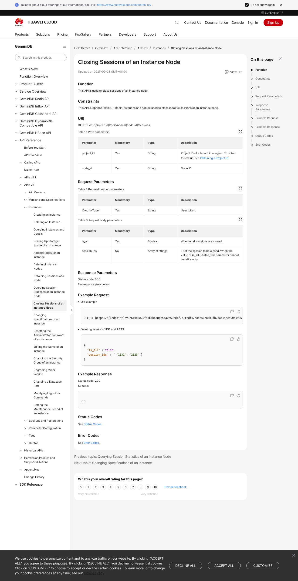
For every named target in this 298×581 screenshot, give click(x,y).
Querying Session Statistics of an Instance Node (49, 292)
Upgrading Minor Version (44, 372)
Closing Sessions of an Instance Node (49, 305)
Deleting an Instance (47, 222)
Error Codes (263, 144)
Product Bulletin (32, 84)
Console (238, 22)
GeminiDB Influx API (35, 106)
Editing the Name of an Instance (48, 349)
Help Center (82, 48)
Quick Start (31, 170)
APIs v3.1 (30, 177)
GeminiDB (101, 48)
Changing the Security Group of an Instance (48, 360)
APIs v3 (29, 185)
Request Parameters (268, 96)
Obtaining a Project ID (214, 158)
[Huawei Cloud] (36, 22)
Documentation (216, 22)
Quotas (33, 443)
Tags (32, 435)
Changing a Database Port (48, 383)
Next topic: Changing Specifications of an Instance (113, 463)
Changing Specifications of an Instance (46, 319)
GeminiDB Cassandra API (39, 114)
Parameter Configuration (45, 428)
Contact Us (192, 22)
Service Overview (33, 91)
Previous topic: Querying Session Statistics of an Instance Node (122, 456)
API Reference (30, 140)
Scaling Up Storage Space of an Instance (47, 243)
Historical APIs (33, 450)
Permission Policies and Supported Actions (39, 460)
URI (257, 87)
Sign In (252, 22)
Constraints (262, 78)
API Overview (33, 155)
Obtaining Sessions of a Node (49, 278)
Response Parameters (262, 107)
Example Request (266, 118)
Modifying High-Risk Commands (47, 395)
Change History (34, 477)
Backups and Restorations (46, 420)
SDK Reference (31, 484)
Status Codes (264, 135)
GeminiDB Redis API (35, 99)
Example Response (267, 127)
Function (261, 69)
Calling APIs (32, 162)
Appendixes (31, 469)
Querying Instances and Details (49, 231)
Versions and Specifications (47, 199)
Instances (35, 207)
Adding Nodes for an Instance (47, 255)
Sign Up (273, 22)
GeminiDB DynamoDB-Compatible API (37, 123)
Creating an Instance (47, 214)
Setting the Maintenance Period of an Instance (48, 409)
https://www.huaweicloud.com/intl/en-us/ (124, 5)
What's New (29, 69)
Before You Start (34, 147)
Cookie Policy (94, 573)
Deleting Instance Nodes (45, 266)
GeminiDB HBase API (35, 133)
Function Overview (34, 76)
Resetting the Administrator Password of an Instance (49, 335)
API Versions (37, 192)
